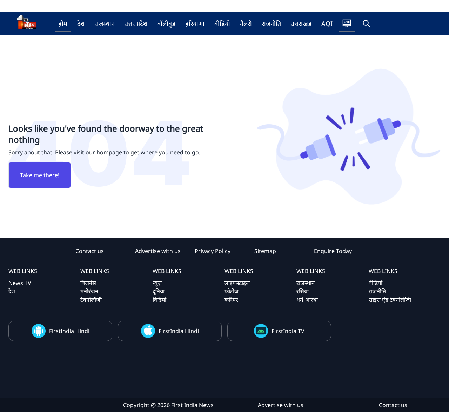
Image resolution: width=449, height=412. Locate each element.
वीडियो (222, 23)
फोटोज (231, 291)
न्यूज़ (157, 283)
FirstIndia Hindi (69, 331)
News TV (19, 283)
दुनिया (159, 291)
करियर (231, 300)
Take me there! (39, 175)
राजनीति (271, 23)
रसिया (302, 291)
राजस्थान (104, 23)
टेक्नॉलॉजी (91, 300)
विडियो (159, 300)
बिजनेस (88, 283)
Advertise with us (158, 251)
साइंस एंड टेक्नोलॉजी (390, 300)
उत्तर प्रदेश (136, 23)
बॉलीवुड (166, 23)
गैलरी (246, 23)
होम (62, 23)
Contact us (89, 251)
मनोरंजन (89, 291)
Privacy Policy (212, 251)
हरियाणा (195, 23)
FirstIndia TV (288, 331)
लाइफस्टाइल (237, 283)
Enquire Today (333, 251)
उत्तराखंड (301, 23)
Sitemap (265, 251)
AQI (327, 23)
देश (81, 23)
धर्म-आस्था (307, 300)
